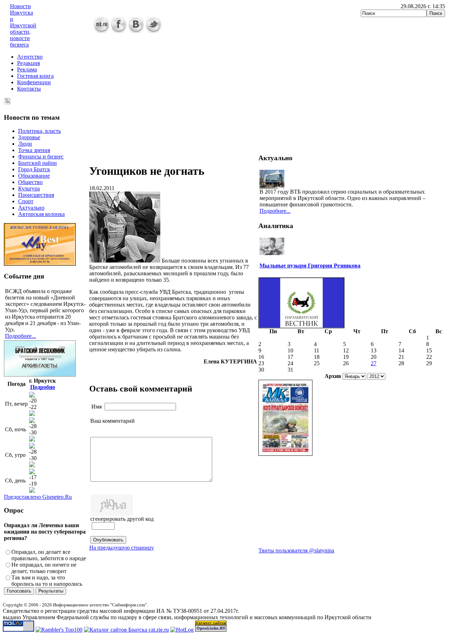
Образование (34, 176)
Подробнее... (20, 336)
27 (373, 363)
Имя (96, 407)
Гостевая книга (35, 76)
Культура (29, 188)
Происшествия (36, 195)
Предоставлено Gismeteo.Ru (38, 497)
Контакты (29, 89)
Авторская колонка (41, 214)
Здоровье (29, 137)
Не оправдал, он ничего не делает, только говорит (43, 568)
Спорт (25, 201)
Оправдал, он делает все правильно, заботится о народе (48, 555)
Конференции (34, 82)
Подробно (42, 387)
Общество (30, 182)
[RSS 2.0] (7, 100)
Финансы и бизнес (41, 156)
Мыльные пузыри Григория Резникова (309, 266)
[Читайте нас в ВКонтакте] (136, 31)
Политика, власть (39, 131)
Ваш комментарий (112, 421)
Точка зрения (34, 150)
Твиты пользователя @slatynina (296, 550)
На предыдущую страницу (121, 548)
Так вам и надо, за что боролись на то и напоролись (46, 580)
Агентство (30, 57)
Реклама (27, 69)
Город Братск (34, 169)
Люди (25, 144)
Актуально (31, 208)
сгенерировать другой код (122, 519)
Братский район (37, 163)
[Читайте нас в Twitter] (154, 31)
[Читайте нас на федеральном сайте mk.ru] (101, 31)
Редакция (28, 63)
